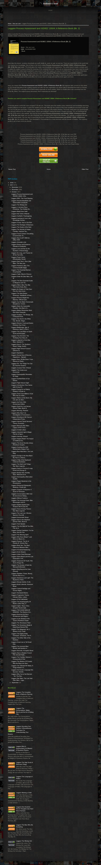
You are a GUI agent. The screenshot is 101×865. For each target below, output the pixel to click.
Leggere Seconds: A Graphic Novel (22, 650)
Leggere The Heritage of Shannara (22, 225)
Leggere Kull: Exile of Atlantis (20, 213)
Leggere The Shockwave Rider (21, 623)
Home (50, 10)
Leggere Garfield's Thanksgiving (21, 216)
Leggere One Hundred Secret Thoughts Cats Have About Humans (24, 809)
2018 (12, 182)
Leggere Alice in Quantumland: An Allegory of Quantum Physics (24, 748)
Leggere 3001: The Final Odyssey (22, 198)
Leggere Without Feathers (19, 498)
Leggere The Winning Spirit (19, 534)
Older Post (85, 169)
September (15, 682)
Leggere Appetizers (17, 353)
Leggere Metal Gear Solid (19, 211)
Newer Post (12, 169)
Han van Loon (17, 23)
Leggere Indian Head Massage (21, 554)
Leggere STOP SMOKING (19, 599)
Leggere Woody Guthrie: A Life (20, 582)
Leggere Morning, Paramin (19, 410)
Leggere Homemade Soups (20, 517)
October (14, 192)
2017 (12, 185)
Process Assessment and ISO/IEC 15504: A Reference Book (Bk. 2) (43, 85)
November (15, 189)
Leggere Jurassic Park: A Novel (21, 368)
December (15, 187)
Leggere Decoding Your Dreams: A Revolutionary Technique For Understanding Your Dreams (19, 730)
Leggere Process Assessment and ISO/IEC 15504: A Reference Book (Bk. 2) (44, 28)
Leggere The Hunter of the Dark (21, 227)
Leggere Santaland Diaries (19, 593)
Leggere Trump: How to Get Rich (21, 222)
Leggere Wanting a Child (23, 792)
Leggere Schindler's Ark (18, 242)
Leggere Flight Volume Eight (20, 383)
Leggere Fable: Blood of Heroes (21, 274)
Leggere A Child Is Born (18, 430)
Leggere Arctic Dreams (18, 552)
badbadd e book (50, 3)
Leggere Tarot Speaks (18, 524)
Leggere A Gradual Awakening (20, 549)
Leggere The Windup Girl (19, 205)
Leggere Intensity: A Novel (19, 436)
